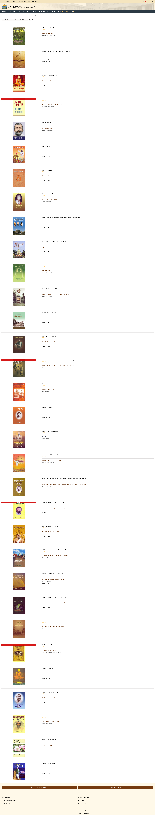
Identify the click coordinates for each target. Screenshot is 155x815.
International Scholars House (83, 797)
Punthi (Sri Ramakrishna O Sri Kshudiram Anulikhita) (55, 289)
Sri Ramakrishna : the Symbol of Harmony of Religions (56, 550)
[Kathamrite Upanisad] (18, 178)
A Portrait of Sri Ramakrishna (49, 27)
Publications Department (83, 806)
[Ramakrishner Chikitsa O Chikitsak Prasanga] (18, 463)
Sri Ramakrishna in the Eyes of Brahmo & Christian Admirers (57, 597)
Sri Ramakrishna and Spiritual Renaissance (53, 573)
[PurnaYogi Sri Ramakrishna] (18, 344)
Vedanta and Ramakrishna (49, 739)
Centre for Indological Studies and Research (86, 790)
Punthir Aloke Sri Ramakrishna (50, 312)
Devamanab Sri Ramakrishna (49, 75)
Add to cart (45, 61)
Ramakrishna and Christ (48, 383)
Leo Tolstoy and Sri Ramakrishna (50, 194)
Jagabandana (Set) (46, 122)
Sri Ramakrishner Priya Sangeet (50, 692)
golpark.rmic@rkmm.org (35, 1)
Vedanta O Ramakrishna (48, 763)
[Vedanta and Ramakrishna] (18, 748)
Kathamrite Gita (46, 146)
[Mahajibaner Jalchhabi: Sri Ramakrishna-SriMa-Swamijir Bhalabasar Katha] (18, 226)
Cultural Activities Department (84, 794)
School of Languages (82, 810)
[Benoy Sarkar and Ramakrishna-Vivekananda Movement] (18, 59)
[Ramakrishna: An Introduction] (18, 439)
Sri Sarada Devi (5, 794)
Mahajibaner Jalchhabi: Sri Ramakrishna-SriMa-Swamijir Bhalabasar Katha (61, 217)
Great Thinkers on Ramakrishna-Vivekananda (53, 99)
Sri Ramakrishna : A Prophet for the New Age (53, 502)
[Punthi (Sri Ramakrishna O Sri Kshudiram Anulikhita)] (18, 297)
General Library (81, 800)
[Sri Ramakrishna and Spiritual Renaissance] (18, 581)
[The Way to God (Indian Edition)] (18, 724)
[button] (76, 11)
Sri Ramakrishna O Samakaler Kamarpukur (53, 621)
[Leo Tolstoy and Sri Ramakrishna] (18, 202)
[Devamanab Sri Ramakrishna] (18, 83)
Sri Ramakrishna (5, 790)
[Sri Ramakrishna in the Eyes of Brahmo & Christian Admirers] (18, 605)
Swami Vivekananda (6, 797)
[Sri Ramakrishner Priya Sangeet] (18, 700)
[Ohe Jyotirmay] (18, 273)
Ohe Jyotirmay (46, 265)
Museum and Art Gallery (83, 803)
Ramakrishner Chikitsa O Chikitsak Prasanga (53, 455)
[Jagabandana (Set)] (18, 131)
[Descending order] (15, 20)
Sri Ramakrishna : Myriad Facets (50, 526)
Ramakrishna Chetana (48, 407)
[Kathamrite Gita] (18, 154)
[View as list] (32, 20)
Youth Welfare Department (83, 813)
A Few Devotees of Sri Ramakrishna (9, 803)
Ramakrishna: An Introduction (50, 431)
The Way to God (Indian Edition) (50, 716)
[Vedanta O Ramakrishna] (18, 771)
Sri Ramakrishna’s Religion (49, 668)
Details (50, 61)
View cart (150, 15)
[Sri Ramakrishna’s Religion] (18, 676)
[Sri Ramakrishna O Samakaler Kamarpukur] (18, 629)
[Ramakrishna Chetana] (18, 415)
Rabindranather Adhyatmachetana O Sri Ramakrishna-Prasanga (58, 360)
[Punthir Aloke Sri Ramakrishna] (18, 320)
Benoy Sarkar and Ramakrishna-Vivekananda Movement (56, 51)
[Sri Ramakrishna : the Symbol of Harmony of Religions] (18, 558)
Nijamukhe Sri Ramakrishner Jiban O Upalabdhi (54, 241)
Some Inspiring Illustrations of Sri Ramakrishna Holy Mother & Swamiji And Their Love (64, 478)
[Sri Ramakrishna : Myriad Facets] (18, 534)
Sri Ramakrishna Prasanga (49, 644)
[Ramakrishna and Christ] (18, 392)
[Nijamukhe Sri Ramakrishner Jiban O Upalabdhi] (18, 249)
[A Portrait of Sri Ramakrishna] (18, 36)
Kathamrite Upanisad (47, 170)
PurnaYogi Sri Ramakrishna (49, 336)
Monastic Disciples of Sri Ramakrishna (9, 800)
